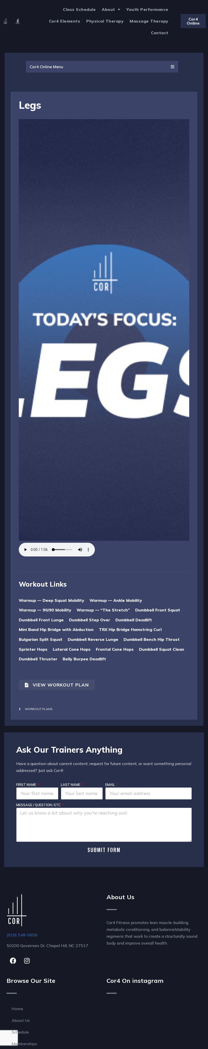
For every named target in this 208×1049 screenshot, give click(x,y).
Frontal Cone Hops (115, 649)
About (108, 9)
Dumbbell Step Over (89, 619)
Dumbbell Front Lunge (41, 619)
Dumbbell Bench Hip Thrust (152, 639)
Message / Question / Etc (38, 805)
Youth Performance (147, 9)
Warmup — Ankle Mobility (116, 600)
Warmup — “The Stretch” (103, 609)
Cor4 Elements (64, 21)
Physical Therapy (105, 21)
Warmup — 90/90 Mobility (45, 609)
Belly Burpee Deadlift (84, 658)
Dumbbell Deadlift (133, 619)
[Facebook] (13, 960)
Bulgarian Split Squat (40, 639)
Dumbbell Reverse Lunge (93, 639)
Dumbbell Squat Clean (161, 649)
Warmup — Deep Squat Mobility (51, 600)
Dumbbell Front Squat (157, 609)
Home (17, 1008)
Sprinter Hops (33, 649)
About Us (21, 1020)
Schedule (20, 1032)
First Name (26, 785)
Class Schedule (79, 9)
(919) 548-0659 (22, 934)
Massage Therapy (149, 21)
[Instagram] (27, 960)
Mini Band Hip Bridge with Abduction (56, 629)
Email (110, 785)
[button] (102, 67)
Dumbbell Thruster (38, 658)
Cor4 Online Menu (46, 66)
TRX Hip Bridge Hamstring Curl (130, 629)
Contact (159, 32)
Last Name (71, 785)
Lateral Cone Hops (72, 649)
